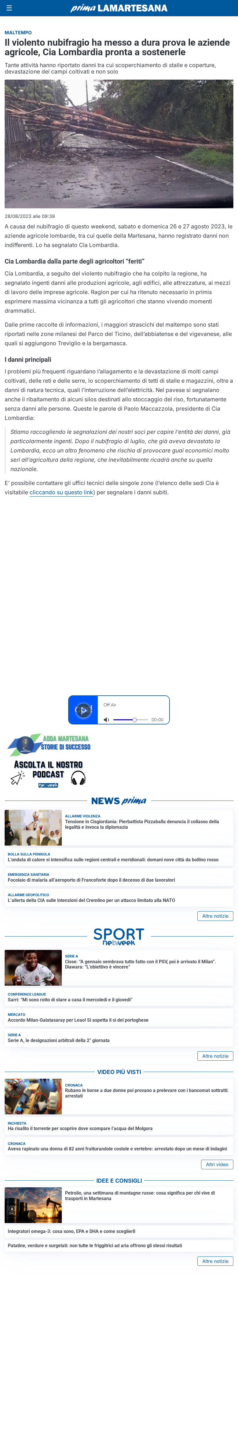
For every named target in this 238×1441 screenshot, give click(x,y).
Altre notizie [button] (215, 916)
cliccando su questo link (61, 492)
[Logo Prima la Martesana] (119, 8)
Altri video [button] (217, 1164)
